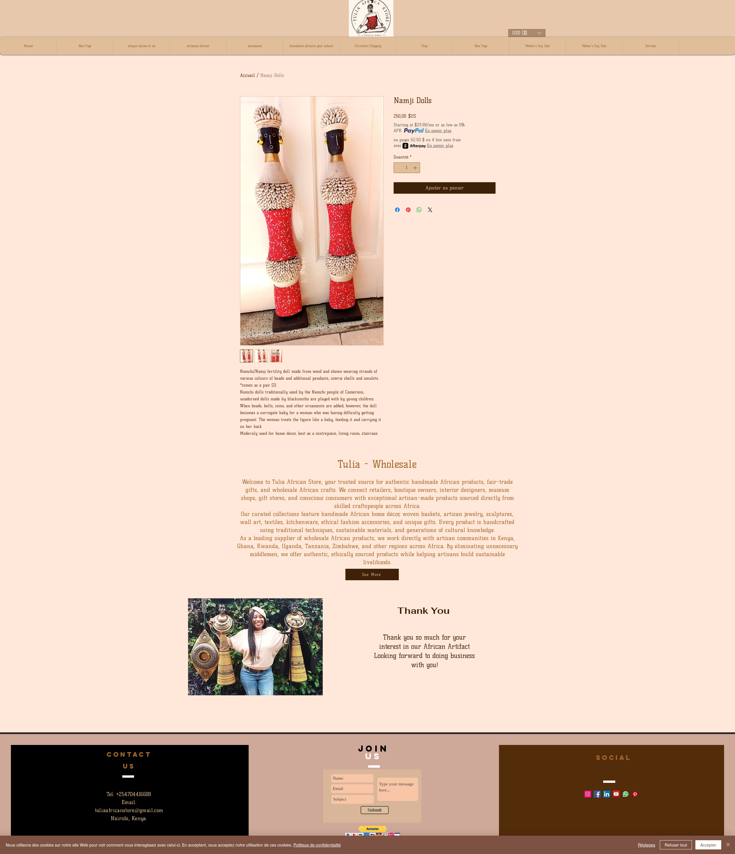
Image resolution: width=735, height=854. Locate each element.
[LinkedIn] (606, 794)
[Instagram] (587, 794)
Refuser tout (676, 845)
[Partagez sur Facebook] (397, 209)
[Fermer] (728, 844)
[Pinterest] (635, 794)
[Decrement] (398, 168)
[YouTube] (616, 794)
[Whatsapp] (625, 794)
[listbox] (527, 33)
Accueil (247, 75)
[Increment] (415, 168)
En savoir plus (438, 130)
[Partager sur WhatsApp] (419, 209)
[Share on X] (430, 209)
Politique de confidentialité (317, 845)
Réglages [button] (646, 845)
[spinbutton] (407, 168)
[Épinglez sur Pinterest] (408, 209)
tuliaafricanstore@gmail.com (129, 810)
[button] (527, 33)
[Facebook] (597, 794)
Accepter (708, 845)
